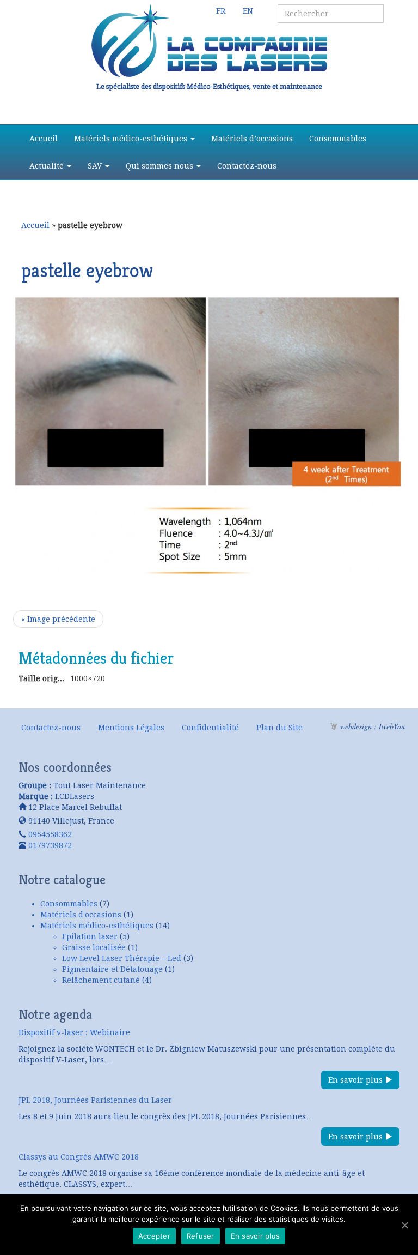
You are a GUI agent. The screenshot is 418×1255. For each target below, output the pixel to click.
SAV (96, 165)
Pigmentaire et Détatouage (112, 969)
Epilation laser (90, 936)
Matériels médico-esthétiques (131, 138)
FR (220, 11)
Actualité (47, 165)
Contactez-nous (246, 165)
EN (248, 11)
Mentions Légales (131, 727)
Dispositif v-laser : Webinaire (74, 1032)
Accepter (154, 1236)
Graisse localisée (94, 947)
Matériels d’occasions (252, 138)
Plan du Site (279, 727)
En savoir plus (356, 1080)
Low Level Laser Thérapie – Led (121, 958)
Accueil (43, 138)
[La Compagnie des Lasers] (209, 41)
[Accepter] (404, 1225)
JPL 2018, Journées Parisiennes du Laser (95, 1100)
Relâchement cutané (101, 980)
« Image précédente (58, 619)
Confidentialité (210, 727)
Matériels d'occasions (80, 914)
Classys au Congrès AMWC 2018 (79, 1156)
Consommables (337, 138)
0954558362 (50, 834)
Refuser (200, 1236)
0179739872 (50, 845)
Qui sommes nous (160, 165)
